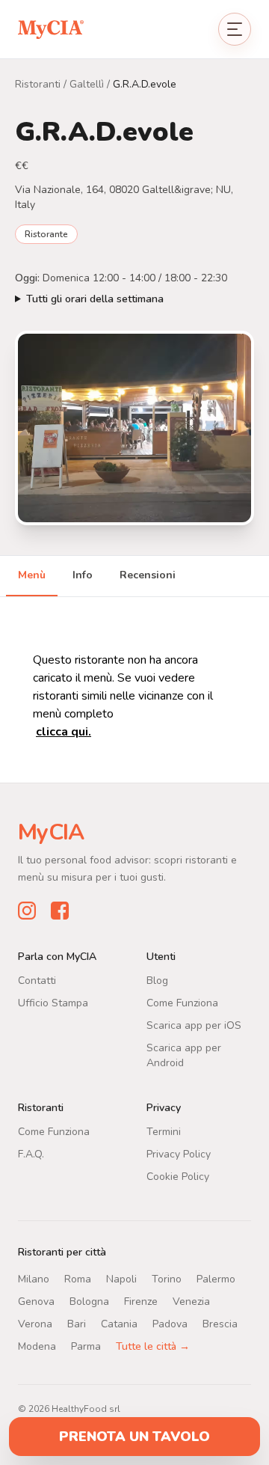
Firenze (141, 1301)
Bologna (89, 1301)
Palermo (216, 1278)
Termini (163, 1131)
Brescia (220, 1323)
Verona (35, 1323)
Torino (167, 1278)
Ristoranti (38, 84)
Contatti (37, 980)
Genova (36, 1301)
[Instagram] (26, 909)
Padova (170, 1323)
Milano (33, 1278)
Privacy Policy (178, 1153)
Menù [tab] (32, 575)
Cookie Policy (177, 1176)
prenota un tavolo (134, 1437)
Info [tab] (82, 575)
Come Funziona (182, 1002)
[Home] (51, 28)
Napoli (121, 1278)
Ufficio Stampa (53, 1002)
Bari (76, 1323)
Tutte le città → (153, 1346)
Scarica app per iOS (193, 1025)
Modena (37, 1346)
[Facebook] (59, 909)
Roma (77, 1278)
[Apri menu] (234, 29)
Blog (157, 980)
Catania (119, 1323)
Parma (86, 1346)
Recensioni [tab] (148, 575)
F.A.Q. (31, 1153)
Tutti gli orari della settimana (95, 299)
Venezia (191, 1301)
